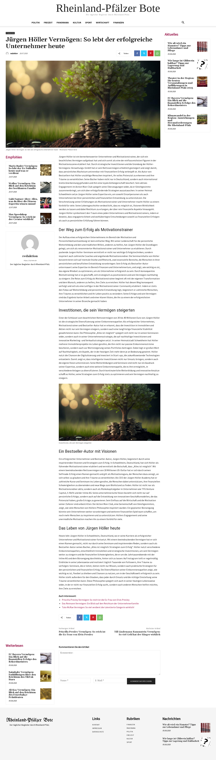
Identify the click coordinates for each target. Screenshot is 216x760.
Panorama (63, 22)
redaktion (14, 53)
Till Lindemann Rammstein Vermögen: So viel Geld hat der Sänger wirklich (137, 633)
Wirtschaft (102, 22)
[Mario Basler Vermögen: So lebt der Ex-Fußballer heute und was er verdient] (45, 170)
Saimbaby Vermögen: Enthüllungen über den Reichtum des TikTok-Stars (22, 676)
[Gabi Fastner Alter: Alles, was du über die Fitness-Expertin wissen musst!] (45, 203)
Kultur (77, 22)
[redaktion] (8, 53)
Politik (36, 22)
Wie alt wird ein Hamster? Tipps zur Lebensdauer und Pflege (179, 47)
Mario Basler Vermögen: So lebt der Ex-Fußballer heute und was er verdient (23, 170)
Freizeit (48, 22)
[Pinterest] (151, 53)
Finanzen (118, 22)
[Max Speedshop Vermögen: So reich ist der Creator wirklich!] (45, 218)
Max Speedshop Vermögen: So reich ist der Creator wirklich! (22, 217)
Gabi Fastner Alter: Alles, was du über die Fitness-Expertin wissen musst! (23, 201)
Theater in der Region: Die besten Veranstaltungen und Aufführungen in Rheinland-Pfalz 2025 (181, 83)
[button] (182, 22)
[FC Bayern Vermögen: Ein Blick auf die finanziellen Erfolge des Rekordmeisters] (45, 658)
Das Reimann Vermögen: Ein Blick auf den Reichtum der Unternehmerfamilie (100, 603)
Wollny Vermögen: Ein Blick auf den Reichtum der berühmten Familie (22, 186)
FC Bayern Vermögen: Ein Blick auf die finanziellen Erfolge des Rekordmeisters (22, 658)
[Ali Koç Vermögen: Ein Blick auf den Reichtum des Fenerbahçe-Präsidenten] (45, 693)
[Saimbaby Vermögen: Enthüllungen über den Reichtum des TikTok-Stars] (45, 676)
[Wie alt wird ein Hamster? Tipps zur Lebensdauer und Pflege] (202, 47)
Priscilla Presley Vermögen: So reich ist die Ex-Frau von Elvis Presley (95, 599)
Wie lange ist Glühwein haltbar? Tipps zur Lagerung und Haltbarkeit (181, 64)
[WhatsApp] (157, 53)
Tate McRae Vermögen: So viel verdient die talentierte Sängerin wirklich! (98, 607)
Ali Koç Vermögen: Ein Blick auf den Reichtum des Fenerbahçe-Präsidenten (22, 694)
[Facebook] (137, 53)
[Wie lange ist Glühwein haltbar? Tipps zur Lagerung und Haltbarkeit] (202, 64)
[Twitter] (144, 53)
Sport (88, 22)
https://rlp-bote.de (30, 260)
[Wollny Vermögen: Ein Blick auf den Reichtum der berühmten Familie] (45, 187)
